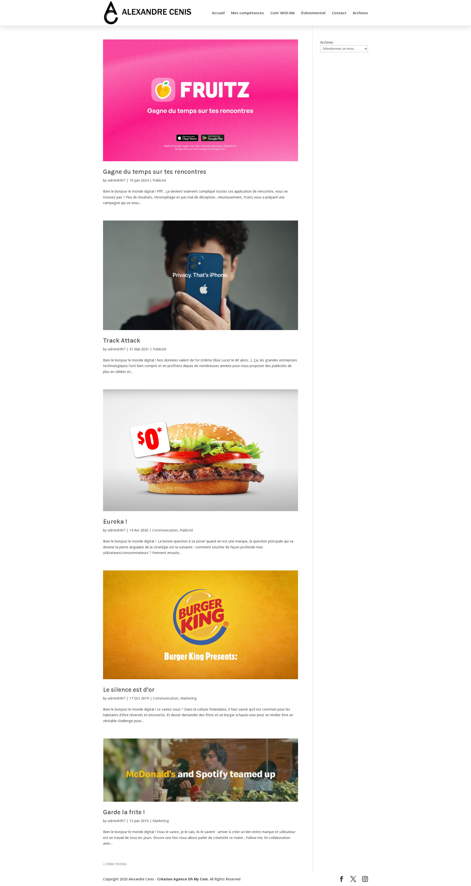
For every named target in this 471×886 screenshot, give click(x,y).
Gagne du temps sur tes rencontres (154, 171)
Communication (165, 530)
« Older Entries (115, 863)
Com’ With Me (282, 13)
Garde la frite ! (124, 812)
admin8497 (116, 180)
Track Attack (121, 340)
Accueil (218, 13)
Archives (360, 13)
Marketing (188, 698)
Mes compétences (247, 13)
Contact (339, 13)
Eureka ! (115, 521)
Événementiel (313, 13)
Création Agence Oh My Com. (183, 879)
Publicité (159, 180)
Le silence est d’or (129, 689)
